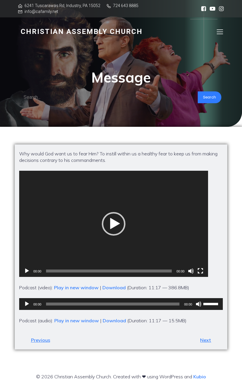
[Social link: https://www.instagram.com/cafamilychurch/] (219, 8)
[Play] (27, 271)
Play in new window (76, 287)
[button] (113, 224)
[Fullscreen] (200, 271)
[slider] (211, 303)
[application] (113, 224)
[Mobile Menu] (219, 31)
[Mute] (191, 271)
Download (114, 287)
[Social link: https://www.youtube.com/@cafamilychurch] (211, 8)
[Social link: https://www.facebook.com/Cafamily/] (202, 8)
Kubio (199, 377)
